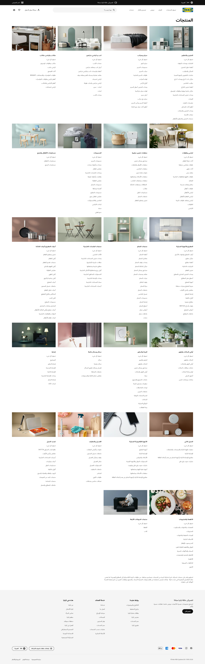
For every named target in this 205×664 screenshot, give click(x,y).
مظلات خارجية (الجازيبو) (94, 262)
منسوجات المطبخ (96, 192)
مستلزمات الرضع (50, 165)
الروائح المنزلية (142, 403)
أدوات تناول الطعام (50, 290)
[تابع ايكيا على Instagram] (186, 648)
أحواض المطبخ (188, 310)
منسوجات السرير (142, 67)
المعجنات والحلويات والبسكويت (183, 527)
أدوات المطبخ (51, 282)
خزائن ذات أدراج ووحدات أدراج (183, 79)
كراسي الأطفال (188, 192)
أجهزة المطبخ (189, 282)
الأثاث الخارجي (97, 254)
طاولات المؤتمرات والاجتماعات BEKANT (43, 75)
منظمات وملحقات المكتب (139, 181)
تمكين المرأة (69, 613)
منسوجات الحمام (96, 185)
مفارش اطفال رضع (95, 196)
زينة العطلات (143, 407)
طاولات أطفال (188, 189)
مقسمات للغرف (188, 103)
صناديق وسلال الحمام (140, 270)
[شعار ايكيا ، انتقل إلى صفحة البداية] (188, 10)
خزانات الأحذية (188, 115)
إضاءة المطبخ (189, 294)
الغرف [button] (160, 10)
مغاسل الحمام (143, 258)
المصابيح (53, 360)
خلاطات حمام (143, 314)
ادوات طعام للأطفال (49, 318)
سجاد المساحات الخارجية (93, 282)
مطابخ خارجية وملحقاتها (94, 266)
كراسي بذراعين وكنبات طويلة (92, 83)
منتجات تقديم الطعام (49, 262)
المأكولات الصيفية (187, 563)
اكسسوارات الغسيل (95, 465)
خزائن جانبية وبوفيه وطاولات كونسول (181, 91)
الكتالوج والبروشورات (132, 605)
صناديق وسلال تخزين (140, 161)
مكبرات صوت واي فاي (186, 461)
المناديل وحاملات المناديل (48, 306)
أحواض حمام (143, 310)
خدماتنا (103, 605)
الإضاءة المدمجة (51, 368)
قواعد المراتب (143, 79)
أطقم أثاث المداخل (187, 107)
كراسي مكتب (52, 67)
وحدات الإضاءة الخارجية (94, 278)
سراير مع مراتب (142, 99)
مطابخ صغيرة (189, 302)
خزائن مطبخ (189, 258)
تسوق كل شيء (188, 59)
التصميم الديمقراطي (67, 629)
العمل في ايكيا (69, 625)
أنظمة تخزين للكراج (187, 87)
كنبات (99, 91)
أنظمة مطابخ (189, 262)
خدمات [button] (131, 10)
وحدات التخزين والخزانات (185, 111)
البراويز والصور (143, 360)
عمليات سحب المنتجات (97, 629)
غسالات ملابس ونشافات (93, 481)
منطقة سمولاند (68, 621)
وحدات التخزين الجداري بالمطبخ (183, 274)
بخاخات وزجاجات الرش (186, 380)
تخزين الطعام (189, 270)
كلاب (145, 531)
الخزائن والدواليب (187, 71)
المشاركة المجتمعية (67, 637)
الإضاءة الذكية (51, 372)
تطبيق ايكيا (135, 625)
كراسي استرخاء (97, 79)
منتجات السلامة (51, 481)
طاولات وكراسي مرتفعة (186, 165)
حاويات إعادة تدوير (141, 173)
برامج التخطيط (134, 609)
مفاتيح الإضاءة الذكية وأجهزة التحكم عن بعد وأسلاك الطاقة (175, 457)
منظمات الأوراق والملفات (139, 165)
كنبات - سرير (97, 87)
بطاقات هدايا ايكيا (133, 613)
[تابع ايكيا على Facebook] (191, 648)
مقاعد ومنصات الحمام (140, 274)
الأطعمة (190, 559)
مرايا (146, 376)
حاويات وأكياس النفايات (94, 450)
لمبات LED (52, 384)
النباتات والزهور (188, 360)
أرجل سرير (144, 95)
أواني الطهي (52, 274)
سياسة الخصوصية (36, 659)
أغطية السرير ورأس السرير (139, 103)
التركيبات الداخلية (187, 266)
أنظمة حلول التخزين (187, 67)
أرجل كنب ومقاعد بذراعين (93, 67)
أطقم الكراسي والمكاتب (48, 83)
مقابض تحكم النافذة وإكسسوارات (91, 376)
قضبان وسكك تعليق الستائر (92, 368)
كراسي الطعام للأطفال (186, 196)
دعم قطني (98, 212)
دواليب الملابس (188, 83)
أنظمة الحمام (143, 254)
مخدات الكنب (97, 63)
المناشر (99, 473)
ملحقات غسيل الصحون (48, 286)
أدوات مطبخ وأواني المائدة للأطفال (45, 310)
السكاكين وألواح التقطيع (48, 294)
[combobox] (85, 10)
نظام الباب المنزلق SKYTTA (47, 450)
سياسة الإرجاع (101, 613)
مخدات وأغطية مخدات (94, 165)
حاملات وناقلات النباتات (185, 368)
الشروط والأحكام (16, 659)
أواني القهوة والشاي (50, 266)
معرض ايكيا (135, 617)
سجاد (99, 208)
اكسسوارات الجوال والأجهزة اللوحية (136, 461)
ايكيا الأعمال (69, 609)
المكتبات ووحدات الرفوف (185, 63)
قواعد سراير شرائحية (141, 91)
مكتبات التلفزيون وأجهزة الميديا (183, 75)
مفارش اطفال (97, 169)
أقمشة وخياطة (97, 189)
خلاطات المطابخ (188, 314)
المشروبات (189, 531)
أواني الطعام (52, 258)
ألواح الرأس (143, 83)
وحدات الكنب (97, 95)
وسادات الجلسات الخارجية (93, 173)
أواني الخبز (52, 298)
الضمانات (102, 617)
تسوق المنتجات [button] (171, 10)
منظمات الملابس (142, 169)
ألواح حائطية (189, 298)
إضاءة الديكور (52, 364)
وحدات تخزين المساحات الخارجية (183, 95)
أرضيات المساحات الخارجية (93, 286)
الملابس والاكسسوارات (94, 200)
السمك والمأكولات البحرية (185, 551)
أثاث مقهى (189, 169)
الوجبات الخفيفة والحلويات (185, 535)
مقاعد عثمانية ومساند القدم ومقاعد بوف (89, 75)
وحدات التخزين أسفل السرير (138, 87)
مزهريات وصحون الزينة (140, 384)
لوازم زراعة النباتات (187, 372)
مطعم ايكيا (70, 617)
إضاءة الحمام (143, 302)
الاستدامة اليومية (68, 633)
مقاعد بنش (189, 173)
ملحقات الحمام (142, 196)
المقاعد (191, 181)
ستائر (99, 360)
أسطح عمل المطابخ (187, 278)
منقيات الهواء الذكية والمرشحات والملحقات (180, 450)
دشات (145, 318)
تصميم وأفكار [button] (142, 10)
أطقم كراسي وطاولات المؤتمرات (46, 79)
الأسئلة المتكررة (100, 633)
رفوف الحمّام (143, 282)
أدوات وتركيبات (51, 461)
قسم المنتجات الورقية (140, 395)
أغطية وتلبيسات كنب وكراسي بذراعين (89, 71)
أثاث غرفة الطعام (188, 161)
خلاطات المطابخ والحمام (48, 485)
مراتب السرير (143, 71)
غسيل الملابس (142, 294)
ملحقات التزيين (142, 391)
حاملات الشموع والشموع (140, 380)
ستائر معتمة (97, 364)
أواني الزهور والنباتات (187, 364)
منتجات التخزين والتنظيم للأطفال (183, 119)
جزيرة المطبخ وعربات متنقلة (184, 286)
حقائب (145, 189)
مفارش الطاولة (96, 181)
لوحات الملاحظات (141, 388)
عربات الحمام (143, 278)
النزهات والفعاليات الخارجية (47, 314)
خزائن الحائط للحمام (141, 266)
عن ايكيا (70, 605)
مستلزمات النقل (142, 192)
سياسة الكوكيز (26, 659)
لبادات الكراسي (96, 204)
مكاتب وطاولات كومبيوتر (48, 63)
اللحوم (191, 567)
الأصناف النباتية (188, 539)
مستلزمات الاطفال (50, 161)
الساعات (144, 399)
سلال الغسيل (97, 461)
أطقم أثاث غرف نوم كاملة (139, 107)
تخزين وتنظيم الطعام (141, 200)
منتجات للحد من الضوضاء (48, 477)
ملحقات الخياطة (96, 372)
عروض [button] (152, 10)
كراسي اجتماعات (51, 87)
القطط (145, 527)
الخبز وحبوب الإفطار (187, 543)
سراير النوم (144, 63)
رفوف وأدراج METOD (186, 306)
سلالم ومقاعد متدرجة (186, 185)
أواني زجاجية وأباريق (50, 278)
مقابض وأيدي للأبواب (186, 290)
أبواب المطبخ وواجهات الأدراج (184, 254)
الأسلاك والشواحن (141, 457)
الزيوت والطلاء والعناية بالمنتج (47, 473)
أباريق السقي (189, 376)
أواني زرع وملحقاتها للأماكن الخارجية (90, 270)
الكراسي (190, 208)
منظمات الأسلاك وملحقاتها (138, 177)
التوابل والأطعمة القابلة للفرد (184, 547)
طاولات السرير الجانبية (140, 75)
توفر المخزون (101, 621)
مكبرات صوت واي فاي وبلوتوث (137, 465)
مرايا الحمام (143, 286)
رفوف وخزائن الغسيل (95, 457)
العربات (190, 99)
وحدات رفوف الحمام (141, 262)
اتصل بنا (102, 609)
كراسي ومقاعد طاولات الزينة (184, 200)
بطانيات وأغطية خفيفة (94, 177)
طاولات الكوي (97, 477)
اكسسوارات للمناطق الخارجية (92, 274)
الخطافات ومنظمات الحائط (138, 185)
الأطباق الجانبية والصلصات (184, 555)
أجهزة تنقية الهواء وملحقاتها (139, 469)
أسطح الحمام (143, 306)
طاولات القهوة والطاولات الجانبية (183, 177)
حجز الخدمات (134, 621)
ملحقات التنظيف (96, 469)
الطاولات (190, 204)
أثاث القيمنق (52, 71)
